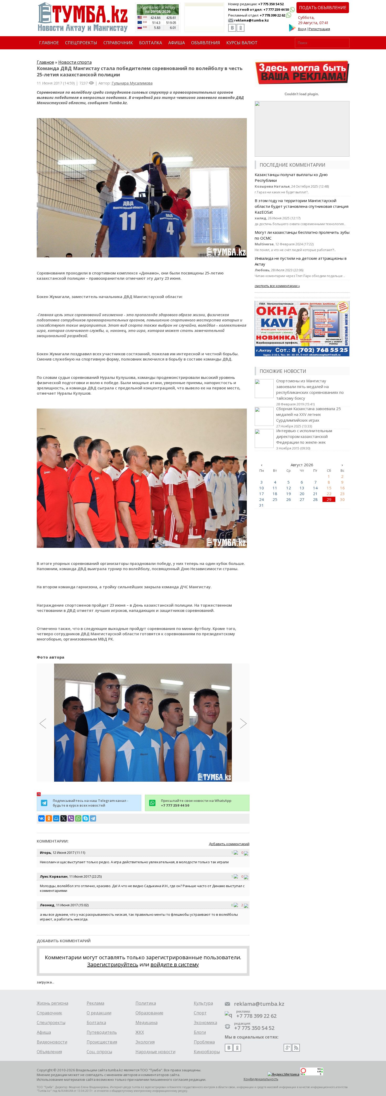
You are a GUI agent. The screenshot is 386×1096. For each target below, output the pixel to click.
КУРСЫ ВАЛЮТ (242, 43)
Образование (149, 1013)
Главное (45, 62)
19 (288, 493)
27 (302, 499)
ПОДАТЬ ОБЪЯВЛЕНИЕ (322, 7)
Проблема (204, 1042)
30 (342, 499)
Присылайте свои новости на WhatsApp (196, 803)
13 (302, 487)
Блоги (200, 1032)
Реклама (95, 1003)
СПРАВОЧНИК (118, 43)
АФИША (176, 43)
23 (342, 493)
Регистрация (319, 29)
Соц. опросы (99, 1052)
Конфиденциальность (261, 1079)
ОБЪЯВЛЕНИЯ (205, 43)
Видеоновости (52, 1042)
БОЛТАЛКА (150, 43)
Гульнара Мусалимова (132, 83)
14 (315, 487)
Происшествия (102, 1042)
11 (275, 487)
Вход (302, 29)
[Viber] (71, 818)
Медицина (146, 1022)
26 (288, 499)
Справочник (49, 1013)
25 (275, 499)
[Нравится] (237, 852)
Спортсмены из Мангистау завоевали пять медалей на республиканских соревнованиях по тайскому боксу (310, 392)
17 (261, 493)
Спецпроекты (51, 1022)
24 (261, 499)
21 (315, 493)
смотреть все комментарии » (277, 286)
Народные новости (155, 1052)
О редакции (99, 1013)
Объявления (49, 1052)
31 (261, 505)
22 (329, 493)
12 (288, 487)
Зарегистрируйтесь (112, 964)
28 (315, 499)
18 (275, 493)
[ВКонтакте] (41, 818)
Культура (203, 1003)
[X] (63, 818)
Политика (145, 1003)
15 (329, 487)
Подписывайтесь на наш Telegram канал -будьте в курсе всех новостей (90, 803)
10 (261, 487)
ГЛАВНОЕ (49, 43)
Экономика (205, 1022)
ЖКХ (139, 1032)
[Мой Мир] (56, 818)
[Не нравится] (246, 852)
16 (342, 487)
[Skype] (85, 818)
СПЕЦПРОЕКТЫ (81, 43)
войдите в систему (174, 964)
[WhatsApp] (78, 818)
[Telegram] (93, 818)
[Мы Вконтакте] (232, 28)
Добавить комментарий (229, 843)
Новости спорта (75, 62)
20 (302, 493)
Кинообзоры (207, 1052)
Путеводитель (102, 1032)
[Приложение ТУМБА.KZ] (292, 30)
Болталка (96, 1022)
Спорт (200, 1013)
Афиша (44, 1032)
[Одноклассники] (49, 818)
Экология (145, 1042)
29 (329, 499)
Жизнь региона (52, 1003)
